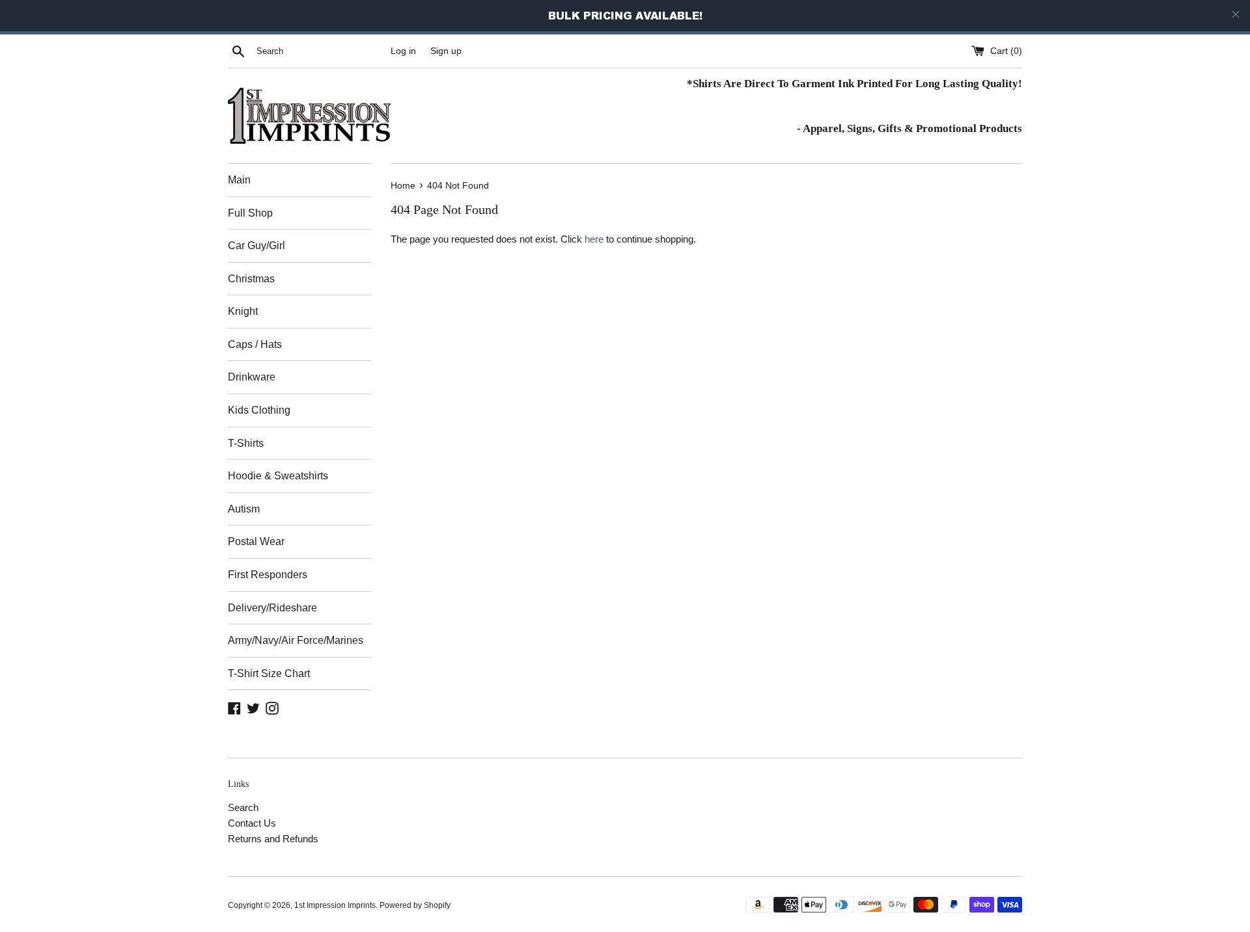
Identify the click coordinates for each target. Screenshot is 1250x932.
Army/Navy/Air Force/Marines (295, 640)
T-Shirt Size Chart (269, 673)
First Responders (267, 574)
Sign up (446, 51)
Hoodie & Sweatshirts (278, 475)
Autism (244, 508)
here (594, 239)
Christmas (251, 278)
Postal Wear (256, 541)
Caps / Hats (255, 344)
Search (243, 807)
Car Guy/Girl (256, 245)
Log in (403, 51)
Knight (243, 311)
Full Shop (250, 213)
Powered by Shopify (415, 905)
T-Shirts (246, 443)
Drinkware (251, 376)
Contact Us (252, 823)
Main (239, 179)
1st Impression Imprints (335, 905)
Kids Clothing (259, 410)
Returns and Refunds (273, 838)
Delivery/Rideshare (272, 607)
